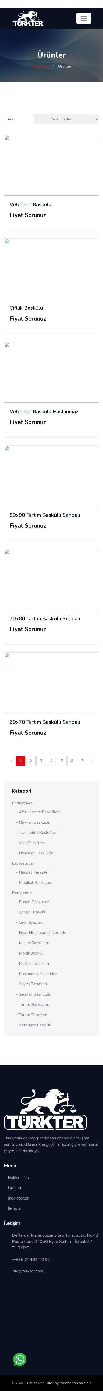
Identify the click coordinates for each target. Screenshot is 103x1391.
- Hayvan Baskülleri (34, 822)
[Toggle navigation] (83, 18)
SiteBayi (53, 1382)
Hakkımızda (18, 1178)
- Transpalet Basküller (36, 832)
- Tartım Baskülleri (32, 1004)
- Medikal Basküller (34, 883)
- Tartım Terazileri (31, 1015)
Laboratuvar (23, 863)
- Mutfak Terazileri (32, 963)
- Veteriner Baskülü (33, 1025)
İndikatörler (18, 1198)
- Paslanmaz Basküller (36, 974)
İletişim (14, 1208)
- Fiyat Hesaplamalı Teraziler (42, 933)
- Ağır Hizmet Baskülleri (38, 812)
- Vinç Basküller (30, 843)
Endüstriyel (22, 803)
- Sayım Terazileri (31, 984)
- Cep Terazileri (29, 922)
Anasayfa (40, 66)
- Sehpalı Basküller (33, 994)
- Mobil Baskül (29, 953)
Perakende (22, 893)
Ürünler (14, 1188)
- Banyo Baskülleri (32, 902)
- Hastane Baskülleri (34, 853)
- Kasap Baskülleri (32, 943)
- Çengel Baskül (30, 912)
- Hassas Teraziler (32, 872)
